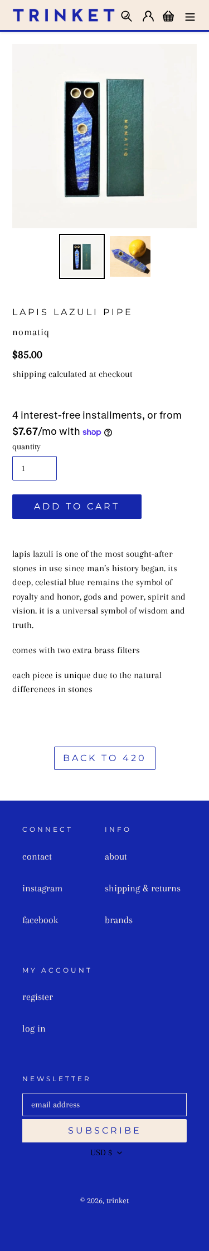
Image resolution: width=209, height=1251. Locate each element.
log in (34, 1028)
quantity (26, 446)
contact (37, 856)
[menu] (190, 15)
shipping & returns (143, 888)
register (37, 996)
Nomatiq (31, 331)
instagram (42, 888)
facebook (40, 919)
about (116, 856)
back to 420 (105, 758)
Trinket (117, 1200)
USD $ (101, 1152)
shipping (29, 374)
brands (119, 919)
